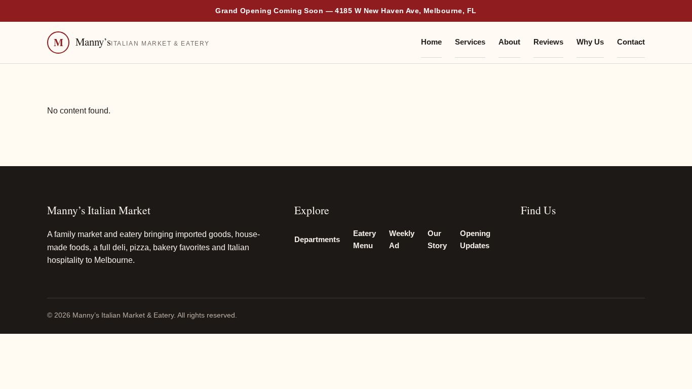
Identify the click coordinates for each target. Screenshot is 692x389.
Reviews (548, 42)
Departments (317, 240)
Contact (631, 42)
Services (470, 42)
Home (431, 42)
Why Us (590, 42)
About (509, 42)
